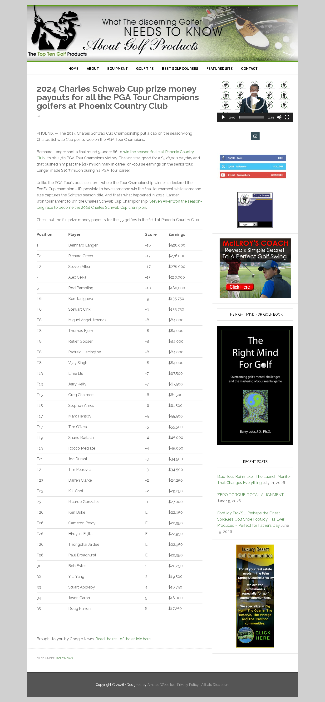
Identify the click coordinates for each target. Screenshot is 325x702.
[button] (255, 100)
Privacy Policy (188, 685)
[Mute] (279, 117)
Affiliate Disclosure (215, 685)
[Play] (223, 117)
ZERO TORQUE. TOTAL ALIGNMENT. (250, 495)
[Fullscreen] (287, 117)
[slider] (251, 117)
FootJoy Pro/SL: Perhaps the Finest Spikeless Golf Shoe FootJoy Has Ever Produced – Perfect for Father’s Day (250, 519)
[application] (255, 101)
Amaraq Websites (161, 685)
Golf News (64, 658)
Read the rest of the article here (123, 639)
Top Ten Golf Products (162, 33)
